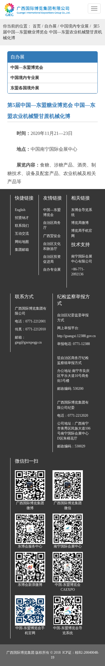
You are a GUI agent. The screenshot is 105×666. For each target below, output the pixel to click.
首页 (37, 26)
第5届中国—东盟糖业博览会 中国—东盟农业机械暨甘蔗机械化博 (52, 32)
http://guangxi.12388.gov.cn (73, 336)
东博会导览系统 (81, 212)
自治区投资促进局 (52, 259)
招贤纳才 (22, 218)
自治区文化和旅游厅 (52, 246)
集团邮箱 (22, 250)
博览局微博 (80, 223)
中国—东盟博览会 (52, 212)
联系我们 (22, 226)
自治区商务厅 (52, 225)
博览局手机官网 (81, 233)
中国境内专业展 (74, 26)
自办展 (50, 26)
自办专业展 (52, 269)
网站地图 (22, 242)
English (20, 210)
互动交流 (22, 233)
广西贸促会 (52, 236)
